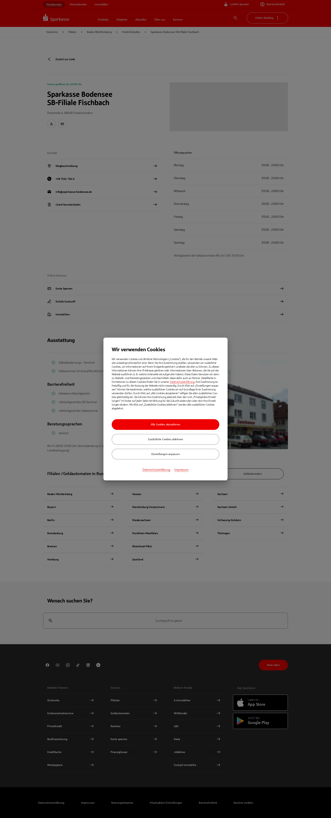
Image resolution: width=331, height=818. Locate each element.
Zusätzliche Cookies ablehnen (165, 439)
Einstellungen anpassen (165, 454)
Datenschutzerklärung (182, 381)
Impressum (181, 469)
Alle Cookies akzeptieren (165, 424)
